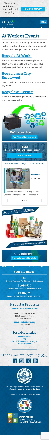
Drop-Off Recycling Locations (24, 341)
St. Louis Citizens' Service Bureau (23, 308)
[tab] (22, 200)
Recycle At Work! (17, 55)
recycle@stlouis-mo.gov (24, 322)
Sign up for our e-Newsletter (24, 258)
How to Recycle (24, 336)
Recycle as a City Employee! (16, 75)
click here (36, 389)
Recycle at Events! (17, 91)
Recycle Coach (24, 344)
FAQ (24, 339)
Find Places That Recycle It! (24, 137)
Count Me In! (24, 155)
